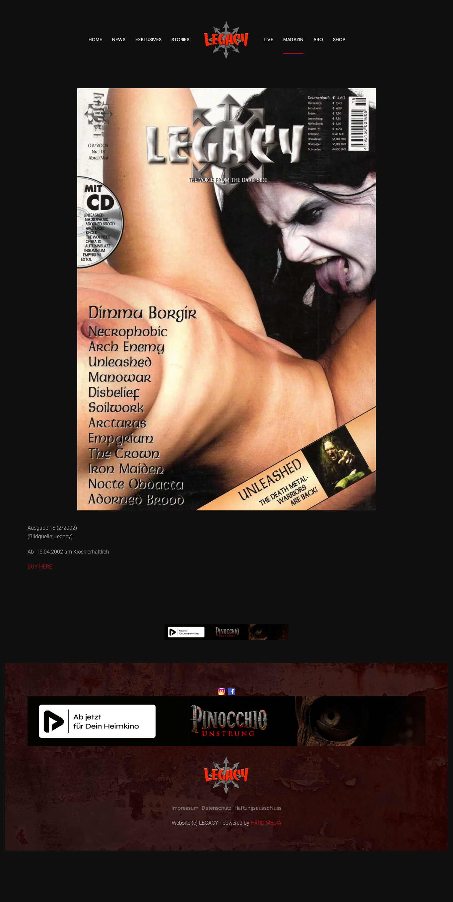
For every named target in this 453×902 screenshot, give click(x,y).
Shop (339, 39)
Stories (180, 39)
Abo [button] (318, 39)
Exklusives (148, 39)
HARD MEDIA (266, 823)
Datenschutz (216, 807)
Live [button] (268, 39)
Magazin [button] (293, 39)
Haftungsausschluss (258, 807)
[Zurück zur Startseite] (226, 39)
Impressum (184, 807)
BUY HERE (40, 567)
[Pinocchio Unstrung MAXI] (226, 632)
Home (95, 39)
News (118, 39)
